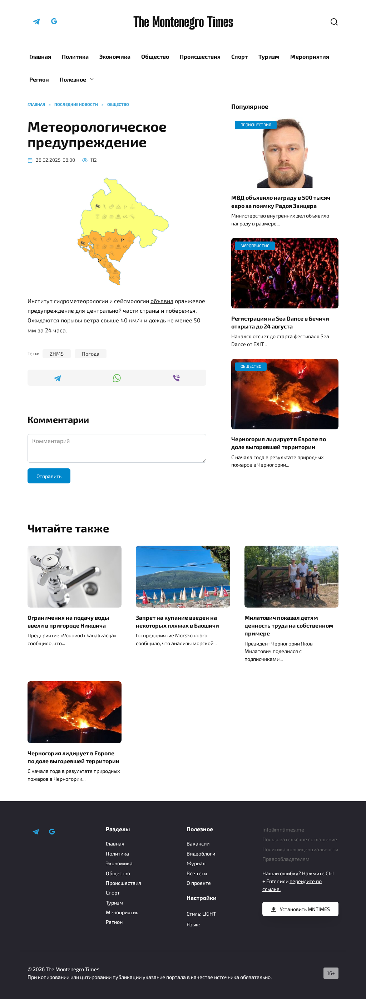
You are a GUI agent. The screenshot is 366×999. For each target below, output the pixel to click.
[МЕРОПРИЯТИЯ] (284, 304)
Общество (155, 56)
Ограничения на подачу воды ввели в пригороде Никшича (68, 621)
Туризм (269, 56)
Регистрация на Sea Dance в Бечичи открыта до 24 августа (280, 322)
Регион (39, 79)
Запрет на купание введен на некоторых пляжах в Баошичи (177, 621)
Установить (305, 909)
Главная (40, 56)
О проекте (199, 883)
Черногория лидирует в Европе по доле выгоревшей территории (278, 442)
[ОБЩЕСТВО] (284, 424)
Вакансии (198, 843)
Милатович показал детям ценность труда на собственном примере (288, 625)
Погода (90, 354)
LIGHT (209, 914)
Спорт (239, 56)
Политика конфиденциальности (300, 849)
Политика (75, 56)
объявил (161, 300)
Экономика (114, 56)
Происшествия (200, 56)
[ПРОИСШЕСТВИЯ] (284, 183)
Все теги (197, 873)
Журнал (196, 863)
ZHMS (57, 354)
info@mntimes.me (283, 830)
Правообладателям (286, 859)
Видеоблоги (201, 854)
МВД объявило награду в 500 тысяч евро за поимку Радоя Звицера (280, 201)
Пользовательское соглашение (299, 839)
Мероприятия (309, 56)
